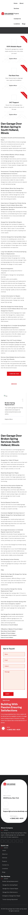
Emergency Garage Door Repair (11, 896)
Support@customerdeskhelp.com (15, 811)
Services (16, 8)
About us (4, 854)
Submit (7, 694)
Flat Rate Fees (14, 75)
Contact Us (17, 19)
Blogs (23, 24)
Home (15, 3)
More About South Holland (8, 631)
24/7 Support (14, 102)
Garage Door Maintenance (10, 892)
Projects (16, 13)
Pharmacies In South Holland (8, 635)
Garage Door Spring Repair (10, 885)
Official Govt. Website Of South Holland (11, 629)
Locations (17, 24)
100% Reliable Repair (14, 46)
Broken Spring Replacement (10, 404)
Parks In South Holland (7, 637)
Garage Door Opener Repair (10, 888)
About (21, 3)
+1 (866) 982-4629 (14, 373)
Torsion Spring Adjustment (10, 899)
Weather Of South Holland (8, 633)
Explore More (13, 58)
